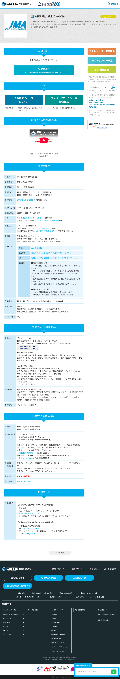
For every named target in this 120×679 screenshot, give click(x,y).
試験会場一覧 (77, 569)
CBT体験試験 (102, 70)
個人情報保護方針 (67, 593)
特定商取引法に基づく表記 (42, 593)
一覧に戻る (60, 552)
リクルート (54, 626)
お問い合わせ (18, 577)
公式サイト (108, 16)
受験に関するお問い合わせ (29, 513)
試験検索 (114, 3)
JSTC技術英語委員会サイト (47, 231)
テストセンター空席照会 (49, 220)
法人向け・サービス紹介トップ (11, 614)
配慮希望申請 (80, 577)
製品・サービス (7, 618)
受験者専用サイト (26, 4)
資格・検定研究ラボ (80, 610)
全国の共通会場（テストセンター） (31, 218)
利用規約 (21, 593)
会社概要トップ (55, 614)
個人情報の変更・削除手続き (18, 585)
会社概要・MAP (55, 622)
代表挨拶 (53, 618)
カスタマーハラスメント (59, 596)
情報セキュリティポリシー (91, 593)
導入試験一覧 (6, 622)
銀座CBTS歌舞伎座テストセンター (107, 620)
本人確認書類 (36, 248)
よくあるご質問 (110, 569)
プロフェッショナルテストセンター (107, 615)
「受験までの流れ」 (25, 458)
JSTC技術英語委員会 (25, 200)
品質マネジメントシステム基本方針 (90, 596)
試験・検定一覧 (58, 569)
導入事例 (5, 626)
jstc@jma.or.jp (32, 533)
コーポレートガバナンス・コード (29, 596)
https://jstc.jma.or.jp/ (32, 528)
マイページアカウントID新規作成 (64, 99)
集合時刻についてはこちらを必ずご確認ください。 (51, 253)
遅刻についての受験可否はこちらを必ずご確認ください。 (54, 258)
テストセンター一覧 (101, 60)
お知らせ (93, 569)
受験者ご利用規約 (24, 481)
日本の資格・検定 (33, 610)
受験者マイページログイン (23, 99)
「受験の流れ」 (46, 228)
